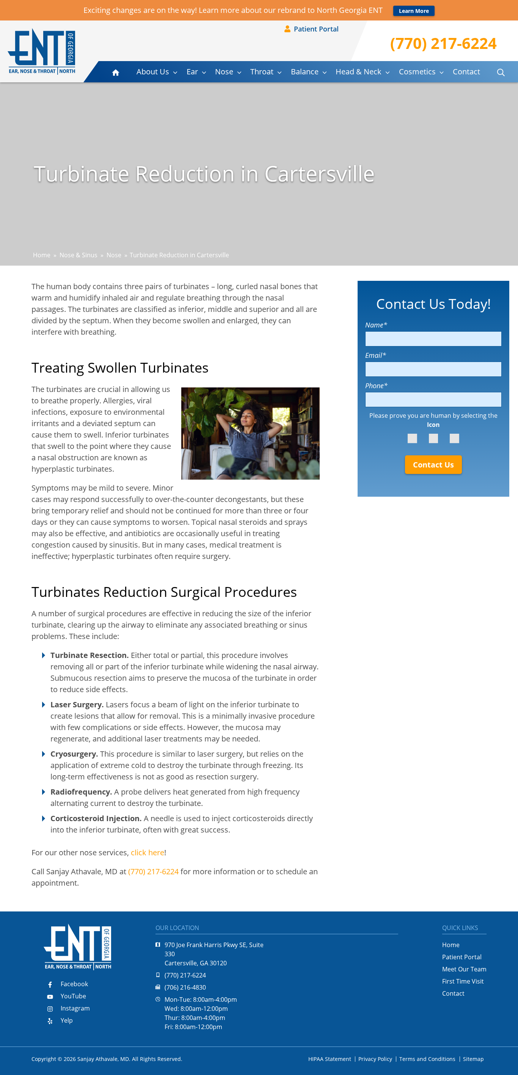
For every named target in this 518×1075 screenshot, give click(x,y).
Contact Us (433, 465)
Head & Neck (358, 71)
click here (147, 852)
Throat (261, 71)
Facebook (73, 984)
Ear (192, 71)
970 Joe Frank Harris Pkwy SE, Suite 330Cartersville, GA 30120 (214, 954)
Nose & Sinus (78, 255)
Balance (305, 71)
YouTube (72, 996)
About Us (153, 71)
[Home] (41, 51)
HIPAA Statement (329, 1058)
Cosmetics (417, 71)
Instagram (74, 1008)
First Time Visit (463, 981)
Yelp (66, 1020)
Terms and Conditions (427, 1058)
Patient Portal (315, 28)
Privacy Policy (375, 1058)
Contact (466, 71)
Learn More (414, 10)
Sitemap (473, 1058)
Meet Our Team (464, 969)
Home (41, 255)
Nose (224, 71)
